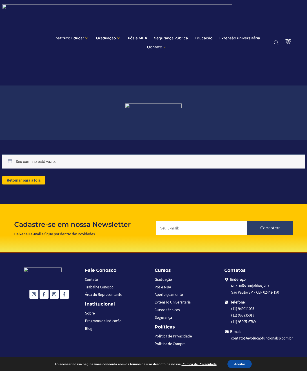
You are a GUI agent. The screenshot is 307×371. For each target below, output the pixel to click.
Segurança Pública (171, 38)
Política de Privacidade (199, 364)
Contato (154, 47)
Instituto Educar (69, 38)
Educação (204, 38)
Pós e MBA (137, 38)
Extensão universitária (239, 38)
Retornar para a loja (23, 180)
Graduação (106, 38)
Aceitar (239, 364)
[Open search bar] (276, 42)
